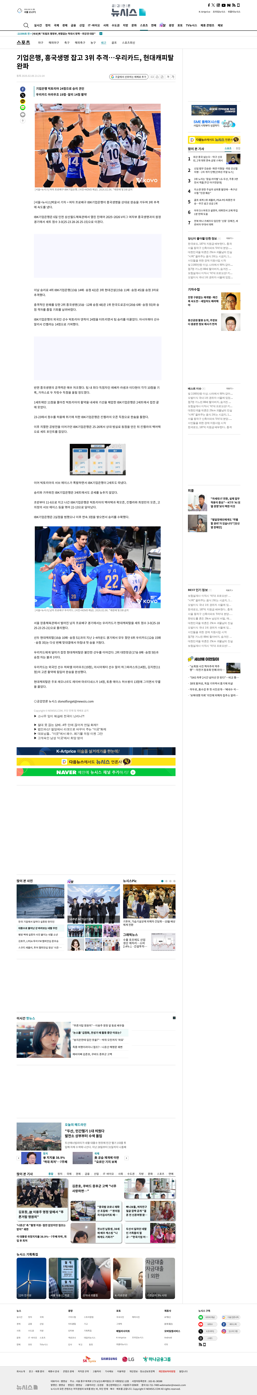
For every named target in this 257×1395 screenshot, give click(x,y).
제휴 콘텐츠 (207, 25)
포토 (180, 25)
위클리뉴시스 (234, 11)
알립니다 (183, 1371)
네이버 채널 (210, 1317)
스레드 (210, 1338)
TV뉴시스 (191, 25)
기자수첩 (194, 289)
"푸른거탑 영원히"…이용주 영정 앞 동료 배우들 (98, 1025)
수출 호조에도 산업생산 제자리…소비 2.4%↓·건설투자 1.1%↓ (134, 945)
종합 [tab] (238, 148)
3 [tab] (170, 881)
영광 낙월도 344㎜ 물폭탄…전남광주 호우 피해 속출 (51, 33)
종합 (50, 1174)
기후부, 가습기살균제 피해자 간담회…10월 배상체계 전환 (149, 923)
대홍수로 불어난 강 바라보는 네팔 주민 (37, 928)
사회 (106, 25)
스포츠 (144, 25)
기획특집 (88, 1330)
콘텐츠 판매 (68, 1371)
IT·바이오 (94, 25)
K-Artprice (204, 11)
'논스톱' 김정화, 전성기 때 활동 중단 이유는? (97, 1033)
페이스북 (233, 1324)
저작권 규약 (83, 1371)
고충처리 (97, 1371)
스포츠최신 (128, 42)
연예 (153, 25)
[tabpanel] (149, 906)
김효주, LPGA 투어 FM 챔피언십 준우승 (38, 941)
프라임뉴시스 (219, 11)
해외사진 (136, 1317)
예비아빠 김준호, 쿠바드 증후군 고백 (92, 1054)
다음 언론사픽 (233, 1317)
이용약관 (121, 1371)
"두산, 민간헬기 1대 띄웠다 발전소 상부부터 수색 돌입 (84, 1133)
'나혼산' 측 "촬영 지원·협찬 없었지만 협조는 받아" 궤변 (41, 1227)
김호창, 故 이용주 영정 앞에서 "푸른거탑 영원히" (41, 1214)
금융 (73, 25)
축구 (67, 42)
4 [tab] (174, 881)
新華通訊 (168, 1323)
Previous (19, 1158)
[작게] (167, 76)
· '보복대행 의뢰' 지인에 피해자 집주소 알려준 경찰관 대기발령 (214, 695)
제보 (220, 25)
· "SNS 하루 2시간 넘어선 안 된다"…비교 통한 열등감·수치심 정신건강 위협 (214, 677)
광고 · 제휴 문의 (36, 1371)
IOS (166, 1344)
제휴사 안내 (53, 1371)
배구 (103, 42)
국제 (56, 25)
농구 (93, 42)
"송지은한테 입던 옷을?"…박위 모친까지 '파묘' (98, 1040)
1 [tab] (162, 881)
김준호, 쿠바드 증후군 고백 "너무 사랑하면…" (94, 1188)
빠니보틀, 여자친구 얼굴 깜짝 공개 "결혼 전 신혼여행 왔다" (136, 1211)
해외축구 (80, 42)
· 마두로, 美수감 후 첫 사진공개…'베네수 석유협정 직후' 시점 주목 (214, 689)
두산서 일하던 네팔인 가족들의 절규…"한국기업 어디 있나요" (137, 1233)
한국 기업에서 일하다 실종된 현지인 (36, 921)
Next (126, 1158)
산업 (82, 25)
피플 (191, 490)
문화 (134, 25)
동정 (91, 1344)
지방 (125, 25)
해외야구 (54, 42)
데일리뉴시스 (89, 1337)
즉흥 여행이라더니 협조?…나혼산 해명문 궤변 (98, 1047)
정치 (48, 25)
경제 (64, 25)
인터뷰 (71, 1330)
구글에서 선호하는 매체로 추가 (130, 77)
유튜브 (210, 1324)
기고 (86, 1323)
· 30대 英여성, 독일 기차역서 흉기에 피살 (210, 683)
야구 (40, 42)
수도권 (116, 25)
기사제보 (109, 1371)
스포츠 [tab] (228, 148)
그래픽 (119, 1323)
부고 (80, 1344)
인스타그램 (233, 1331)
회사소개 (21, 1371)
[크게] (173, 76)
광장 (171, 25)
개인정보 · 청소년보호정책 (142, 1371)
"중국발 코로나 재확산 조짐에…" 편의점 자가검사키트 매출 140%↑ (108, 1211)
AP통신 (167, 1317)
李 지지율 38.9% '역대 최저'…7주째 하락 (55, 1161)
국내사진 (120, 1317)
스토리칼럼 (89, 1317)
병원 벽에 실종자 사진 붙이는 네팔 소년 (38, 934)
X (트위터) (210, 1331)
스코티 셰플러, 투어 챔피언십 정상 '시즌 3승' (41, 947)
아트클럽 (72, 1323)
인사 (70, 1344)
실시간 (38, 25)
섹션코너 (72, 1337)
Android (168, 1337)
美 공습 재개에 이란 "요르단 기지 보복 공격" (106, 1161)
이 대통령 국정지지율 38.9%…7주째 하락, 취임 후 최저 (42, 1239)
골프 (114, 42)
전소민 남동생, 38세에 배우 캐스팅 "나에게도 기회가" (108, 1233)
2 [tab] (166, 881)
